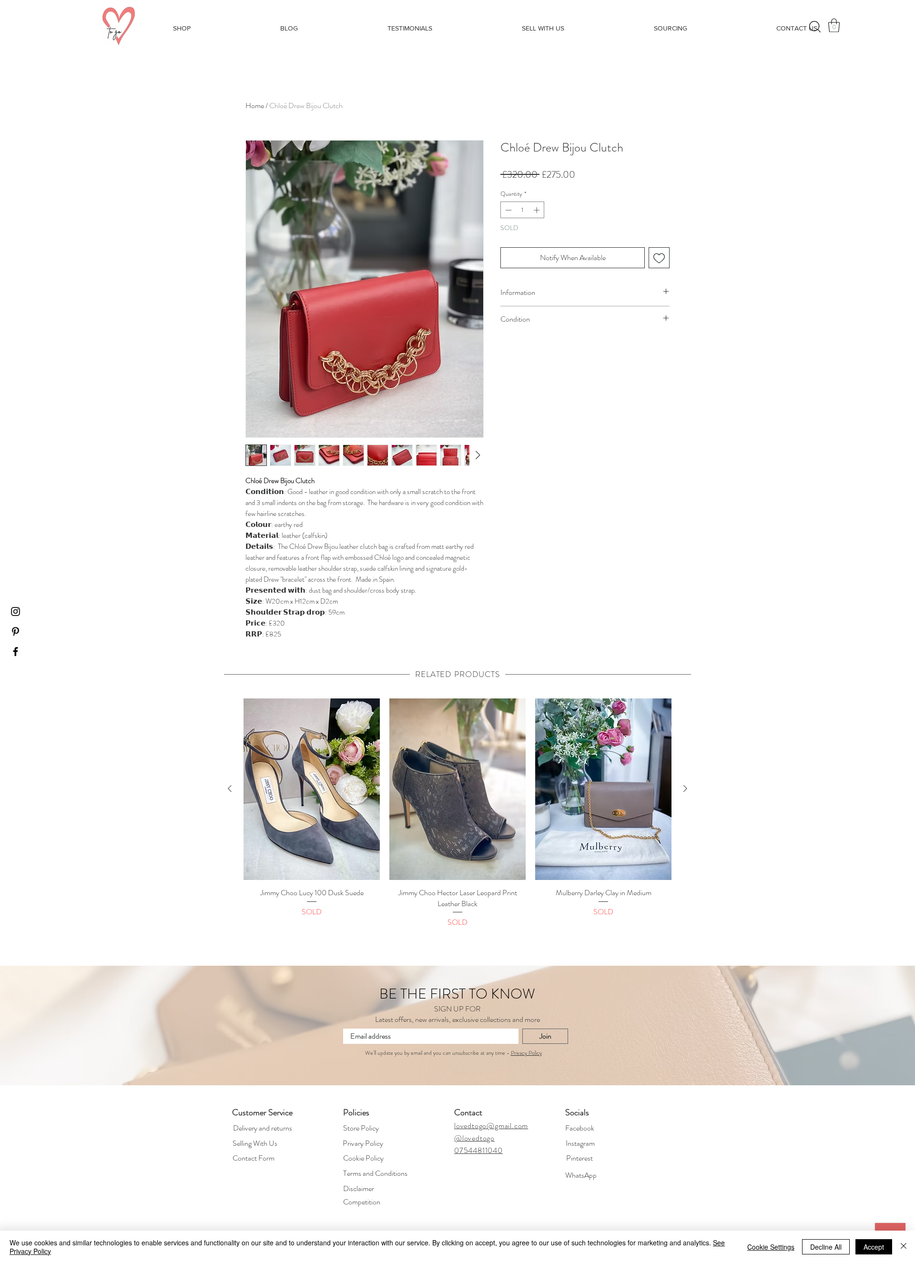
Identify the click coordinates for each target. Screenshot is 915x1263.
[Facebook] (499, 633)
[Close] (903, 1246)
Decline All (826, 1247)
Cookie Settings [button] (770, 1247)
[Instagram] (414, 633)
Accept (874, 1247)
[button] (457, 694)
